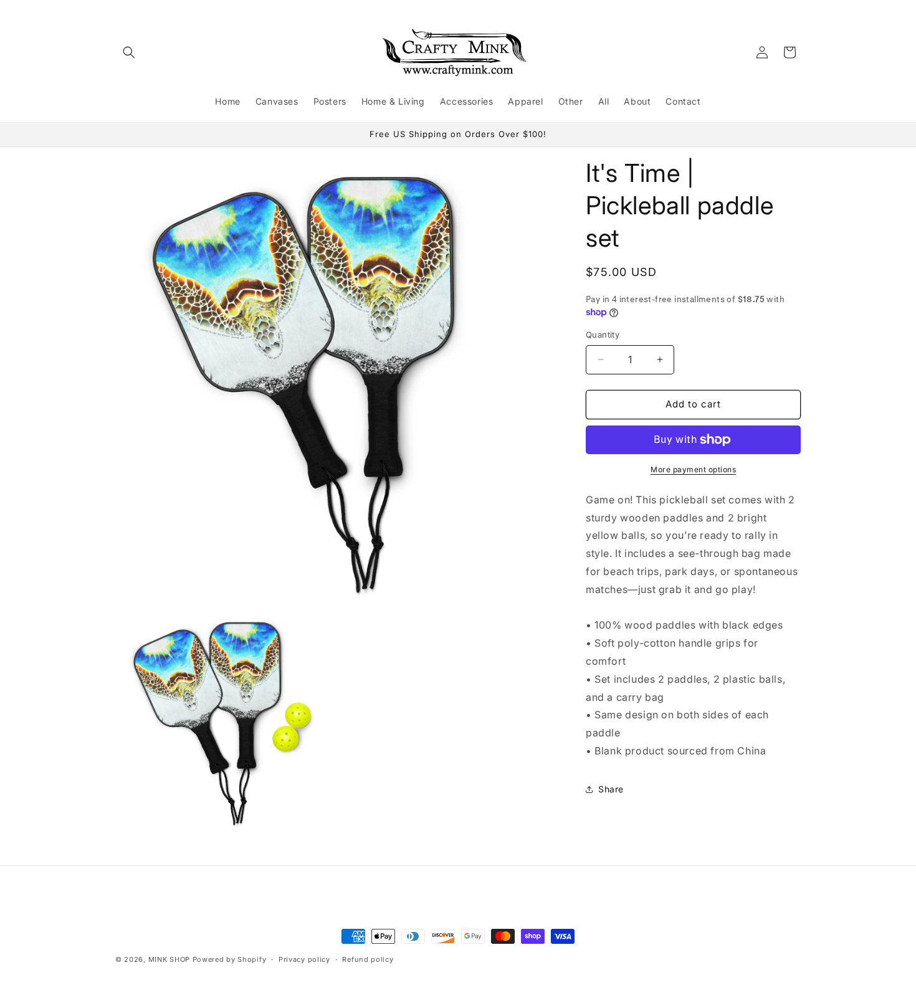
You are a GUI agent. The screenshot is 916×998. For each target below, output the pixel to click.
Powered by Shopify (230, 959)
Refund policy (367, 958)
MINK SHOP (169, 959)
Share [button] (611, 789)
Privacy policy (304, 958)
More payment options (693, 469)
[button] (129, 52)
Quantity (602, 335)
